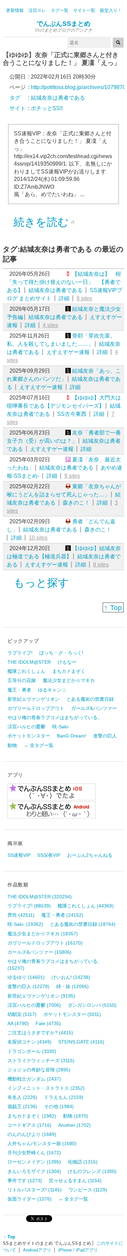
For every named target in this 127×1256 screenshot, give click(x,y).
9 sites (72, 476)
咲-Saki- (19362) (25, 924)
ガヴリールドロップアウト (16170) (45, 943)
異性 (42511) (21, 915)
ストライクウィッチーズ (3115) (41, 1060)
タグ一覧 (59, 10)
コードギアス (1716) (29, 1125)
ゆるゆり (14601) (26, 977)
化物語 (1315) (83, 1162)
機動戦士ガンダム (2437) (34, 1079)
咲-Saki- (60, 726)
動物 (12, 745)
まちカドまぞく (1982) (31, 1116)
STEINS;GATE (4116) (81, 1042)
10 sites (38, 538)
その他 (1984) (59, 1106)
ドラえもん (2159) (63, 1097)
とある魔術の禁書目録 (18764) (82, 924)
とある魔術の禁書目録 (90, 699)
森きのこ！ (76, 503)
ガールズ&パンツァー (94, 708)
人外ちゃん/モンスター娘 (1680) (42, 1143)
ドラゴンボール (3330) (31, 1051)
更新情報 (15, 10)
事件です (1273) (24, 1180)
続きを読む (41, 222)
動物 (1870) (75, 1116)
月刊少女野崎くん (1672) (34, 1152)
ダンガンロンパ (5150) (92, 1005)
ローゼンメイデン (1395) (34, 1162)
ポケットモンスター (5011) (72, 1014)
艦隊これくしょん (26, 671)
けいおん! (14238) (70, 977)
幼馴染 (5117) (22, 1014)
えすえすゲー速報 (68, 352)
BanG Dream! (71, 736)
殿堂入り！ (111, 10)
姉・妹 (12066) (72, 986)
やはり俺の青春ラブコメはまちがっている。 (54, 717)
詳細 (64, 298)
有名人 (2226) (22, 1097)
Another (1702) (74, 1125)
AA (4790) (18, 1023)
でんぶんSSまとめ (63, 23)
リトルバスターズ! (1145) (34, 1189)
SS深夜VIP (48, 855)
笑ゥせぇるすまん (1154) (75, 1180)
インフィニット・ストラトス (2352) (46, 1088)
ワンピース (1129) (87, 1189)
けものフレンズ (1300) (92, 1171)
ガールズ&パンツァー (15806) (39, 952)
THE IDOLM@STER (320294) (39, 896)
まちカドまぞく (68, 671)
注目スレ (37, 10)
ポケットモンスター (28, 736)
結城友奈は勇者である (55, 290)
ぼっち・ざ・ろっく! (61, 653)
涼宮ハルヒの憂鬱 (26, 726)
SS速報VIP (18, 855)
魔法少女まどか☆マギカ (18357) (42, 933)
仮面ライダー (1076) (29, 1199)
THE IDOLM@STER (29, 662)
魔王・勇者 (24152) (62, 915)
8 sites (84, 298)
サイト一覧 (84, 10)
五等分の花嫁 (21, 680)
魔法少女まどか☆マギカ (69, 680)
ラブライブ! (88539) (29, 906)
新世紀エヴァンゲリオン (33, 699)
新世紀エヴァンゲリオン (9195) (41, 996)
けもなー (67, 662)
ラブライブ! (20, 653)
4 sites (50, 325)
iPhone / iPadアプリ (78, 1250)
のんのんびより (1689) (31, 1134)
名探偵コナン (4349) (29, 1042)
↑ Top (113, 607)
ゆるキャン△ (52, 690)
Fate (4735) (48, 1023)
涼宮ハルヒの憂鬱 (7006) (34, 1005)
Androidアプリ (37, 1250)
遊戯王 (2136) (22, 1106)
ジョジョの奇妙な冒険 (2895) (38, 1069)
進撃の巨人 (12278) (28, 986)
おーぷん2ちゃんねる (89, 855)
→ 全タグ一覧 (39, 745)
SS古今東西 (71, 414)
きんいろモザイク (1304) (34, 1171)
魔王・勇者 (19, 690)
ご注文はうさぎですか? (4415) (40, 1032)
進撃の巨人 (105, 736)
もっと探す (41, 583)
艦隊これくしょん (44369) (86, 906)
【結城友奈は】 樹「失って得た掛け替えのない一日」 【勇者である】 (64, 282)
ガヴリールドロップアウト (35, 708)
